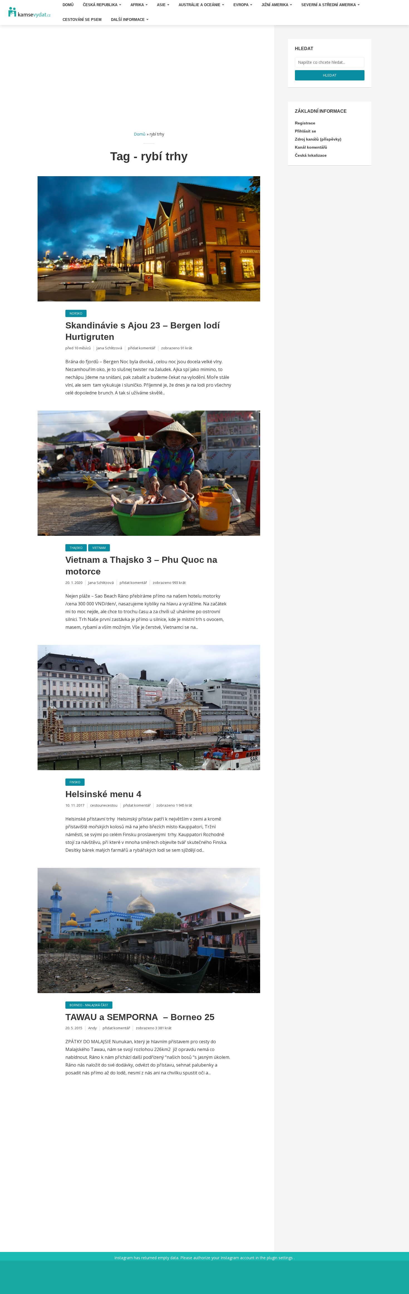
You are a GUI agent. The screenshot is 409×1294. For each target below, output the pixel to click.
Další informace (128, 20)
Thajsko (76, 548)
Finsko (75, 782)
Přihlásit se (305, 131)
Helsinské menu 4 (103, 794)
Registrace (305, 123)
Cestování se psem (82, 20)
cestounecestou (103, 805)
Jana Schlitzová (109, 347)
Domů (140, 134)
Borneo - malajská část (89, 1005)
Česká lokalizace (311, 155)
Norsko (76, 313)
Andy (92, 1027)
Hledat (330, 75)
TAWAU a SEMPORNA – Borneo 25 (140, 1017)
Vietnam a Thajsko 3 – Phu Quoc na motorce (141, 565)
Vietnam (99, 548)
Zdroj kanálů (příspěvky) (318, 139)
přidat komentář (141, 347)
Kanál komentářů (311, 147)
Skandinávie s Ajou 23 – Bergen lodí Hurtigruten (142, 331)
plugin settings (280, 1257)
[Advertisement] (149, 78)
